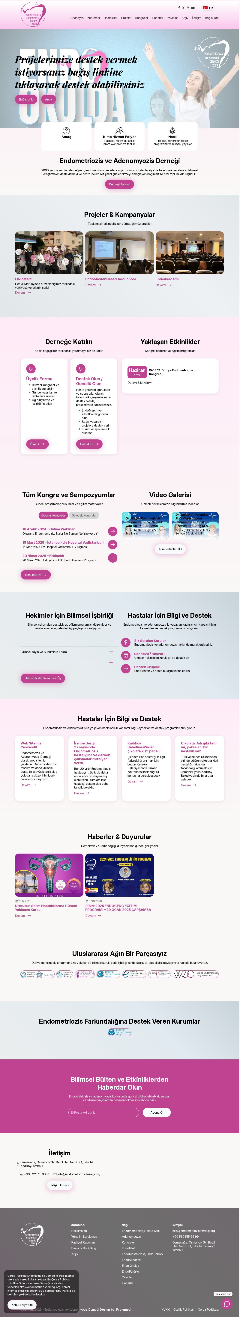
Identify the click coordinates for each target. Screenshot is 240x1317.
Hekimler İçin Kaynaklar (61, 92)
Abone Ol (156, 1112)
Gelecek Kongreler (84, 515)
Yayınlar (172, 18)
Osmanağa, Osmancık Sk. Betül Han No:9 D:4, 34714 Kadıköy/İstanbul (193, 1246)
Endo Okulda (130, 1266)
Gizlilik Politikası (183, 1309)
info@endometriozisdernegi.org (193, 1231)
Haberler (157, 18)
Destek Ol (86, 444)
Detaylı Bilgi (26, 92)
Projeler (126, 18)
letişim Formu (60, 1185)
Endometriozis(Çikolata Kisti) (141, 1231)
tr (210, 8)
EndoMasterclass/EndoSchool (142, 1254)
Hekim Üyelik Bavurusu (40, 678)
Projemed (123, 1309)
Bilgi (125, 1225)
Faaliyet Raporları (83, 1242)
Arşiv (185, 18)
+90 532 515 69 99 (185, 1236)
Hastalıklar (110, 18)
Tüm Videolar (167, 549)
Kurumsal (93, 18)
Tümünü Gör (33, 575)
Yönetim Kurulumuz (84, 1236)
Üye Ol (34, 444)
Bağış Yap (212, 18)
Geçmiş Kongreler (53, 515)
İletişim (196, 18)
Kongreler (141, 18)
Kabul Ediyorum (22, 1305)
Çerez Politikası (208, 1309)
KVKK (165, 1309)
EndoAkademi (131, 1260)
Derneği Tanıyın (119, 184)
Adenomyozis (131, 1236)
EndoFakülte (130, 1271)
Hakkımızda (79, 1231)
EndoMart (128, 1248)
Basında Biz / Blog (83, 1248)
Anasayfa (77, 18)
